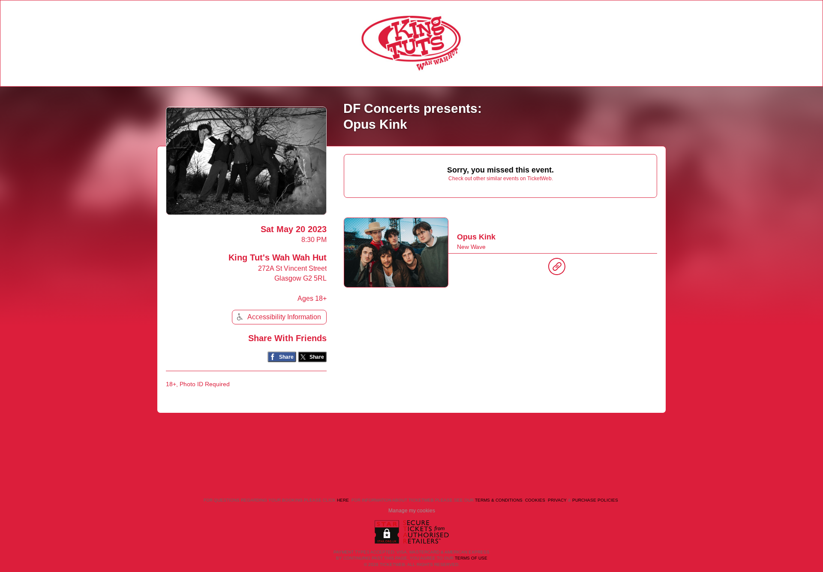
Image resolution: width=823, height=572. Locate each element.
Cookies (535, 500)
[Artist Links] (556, 268)
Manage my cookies (411, 511)
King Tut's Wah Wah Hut (277, 257)
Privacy (557, 500)
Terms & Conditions (499, 500)
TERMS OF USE (471, 558)
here (343, 500)
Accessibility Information (284, 317)
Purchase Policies (595, 500)
